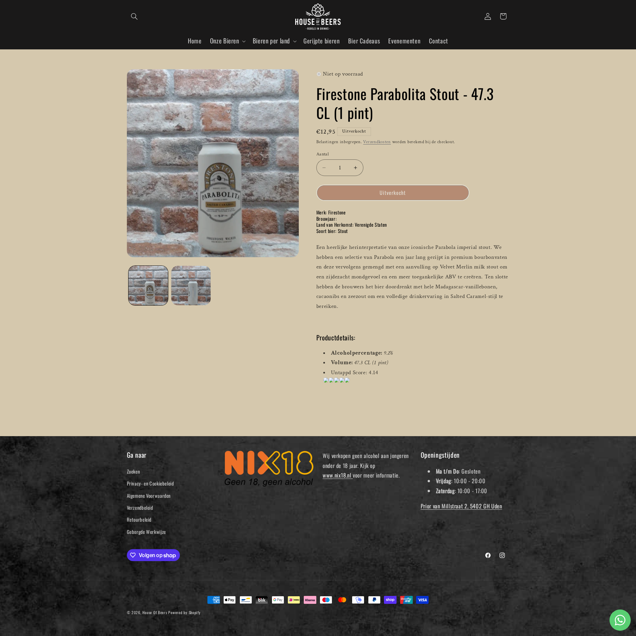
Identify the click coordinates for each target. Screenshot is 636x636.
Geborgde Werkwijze (146, 531)
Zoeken (133, 471)
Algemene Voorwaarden (149, 495)
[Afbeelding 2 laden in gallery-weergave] (191, 285)
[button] (134, 16)
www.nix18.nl (338, 475)
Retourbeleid (139, 519)
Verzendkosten (377, 142)
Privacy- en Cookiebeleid (150, 483)
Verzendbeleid (140, 507)
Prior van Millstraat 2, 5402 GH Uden (461, 506)
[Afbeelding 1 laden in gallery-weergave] (148, 285)
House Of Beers (154, 612)
